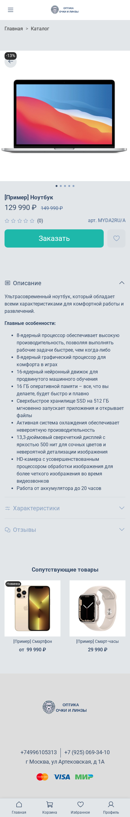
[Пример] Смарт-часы (97, 641)
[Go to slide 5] (73, 186)
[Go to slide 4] (69, 186)
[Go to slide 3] (65, 186)
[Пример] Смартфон (32, 641)
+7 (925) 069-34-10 (87, 752)
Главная (14, 29)
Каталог (40, 29)
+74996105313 (39, 752)
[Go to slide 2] (61, 186)
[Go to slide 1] (56, 186)
